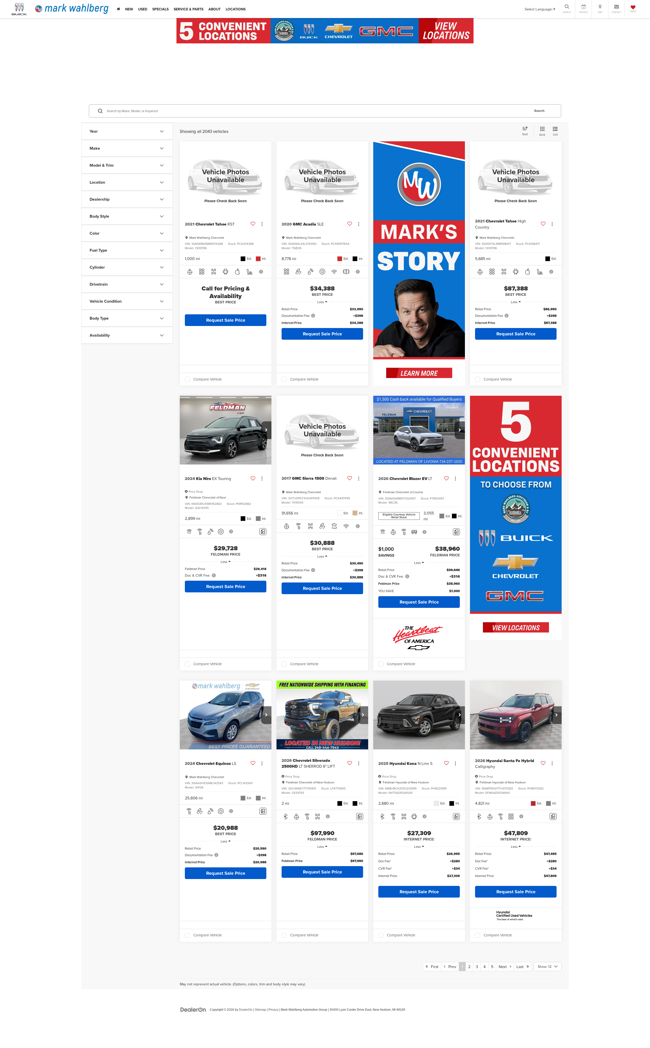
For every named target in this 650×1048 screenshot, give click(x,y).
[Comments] (262, 531)
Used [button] (142, 9)
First (433, 966)
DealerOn (245, 1009)
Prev (450, 966)
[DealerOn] (193, 1009)
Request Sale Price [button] (225, 320)
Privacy (273, 1009)
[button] (266, 430)
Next (504, 966)
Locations (236, 9)
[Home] (118, 9)
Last (521, 966)
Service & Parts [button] (188, 9)
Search (539, 110)
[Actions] (261, 224)
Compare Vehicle (207, 379)
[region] (322, 315)
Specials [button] (160, 9)
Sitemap (260, 1009)
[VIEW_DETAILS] (225, 175)
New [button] (129, 9)
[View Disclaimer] (261, 271)
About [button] (214, 9)
